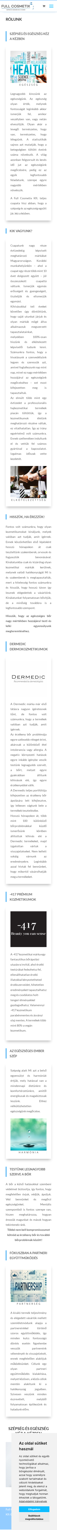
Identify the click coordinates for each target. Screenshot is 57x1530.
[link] (33, 1501)
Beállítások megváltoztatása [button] (34, 1517)
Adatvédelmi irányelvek (33, 1501)
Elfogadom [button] (34, 1509)
